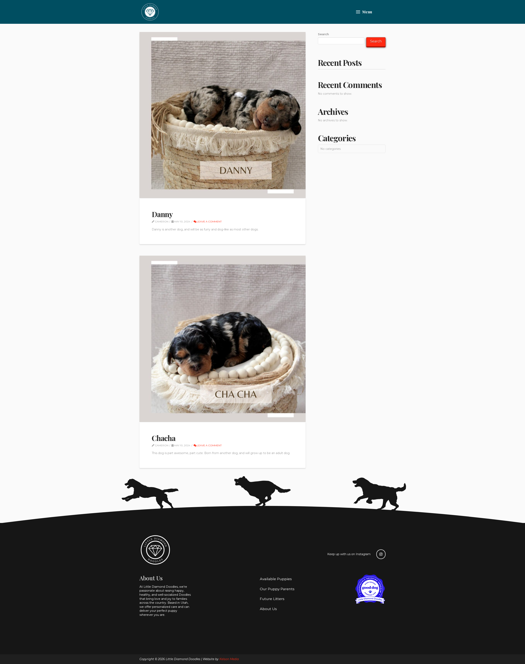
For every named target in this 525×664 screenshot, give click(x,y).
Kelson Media (229, 659)
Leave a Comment (209, 221)
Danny (162, 214)
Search (323, 34)
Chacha (164, 438)
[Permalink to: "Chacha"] (222, 339)
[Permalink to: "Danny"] (222, 115)
